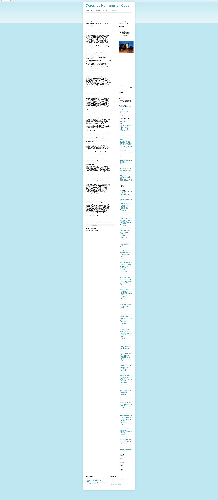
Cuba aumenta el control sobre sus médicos (117, 483)
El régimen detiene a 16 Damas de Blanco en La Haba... (125, 237)
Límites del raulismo (123, 308)
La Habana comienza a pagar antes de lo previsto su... (125, 378)
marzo (121, 459)
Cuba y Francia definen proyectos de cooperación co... (126, 428)
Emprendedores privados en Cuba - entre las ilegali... (125, 267)
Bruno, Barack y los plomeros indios (125, 243)
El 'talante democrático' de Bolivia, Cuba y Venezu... (125, 241)
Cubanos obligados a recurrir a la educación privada (125, 214)
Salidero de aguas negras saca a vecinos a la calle (125, 440)
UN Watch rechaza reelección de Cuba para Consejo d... (125, 271)
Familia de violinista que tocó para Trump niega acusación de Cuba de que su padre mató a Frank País (97, 483)
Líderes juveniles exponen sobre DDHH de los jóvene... (125, 443)
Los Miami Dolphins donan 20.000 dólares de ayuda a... (125, 305)
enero (121, 462)
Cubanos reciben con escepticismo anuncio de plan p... (125, 418)
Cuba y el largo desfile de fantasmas (126, 254)
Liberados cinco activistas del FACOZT (126, 441)
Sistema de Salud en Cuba (124, 111)
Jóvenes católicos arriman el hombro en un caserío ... (126, 411)
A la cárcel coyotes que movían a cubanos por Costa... (125, 269)
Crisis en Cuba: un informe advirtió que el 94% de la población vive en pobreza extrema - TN (126, 177)
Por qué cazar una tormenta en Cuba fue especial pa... (126, 338)
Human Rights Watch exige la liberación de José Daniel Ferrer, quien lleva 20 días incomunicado (126, 136)
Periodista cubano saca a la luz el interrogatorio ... (125, 347)
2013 (120, 466)
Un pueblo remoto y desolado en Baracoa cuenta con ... (125, 368)
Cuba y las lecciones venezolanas (125, 390)
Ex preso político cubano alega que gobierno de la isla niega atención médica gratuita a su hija (120, 479)
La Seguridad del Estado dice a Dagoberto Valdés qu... (125, 386)
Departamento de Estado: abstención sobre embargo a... (126, 415)
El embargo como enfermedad (125, 246)
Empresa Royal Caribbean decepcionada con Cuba (124, 194)
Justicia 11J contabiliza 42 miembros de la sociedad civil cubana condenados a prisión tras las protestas (126, 144)
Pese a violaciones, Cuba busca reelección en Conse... (125, 329)
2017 (120, 185)
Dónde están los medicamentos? (116, 484)
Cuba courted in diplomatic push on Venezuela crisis (95, 480)
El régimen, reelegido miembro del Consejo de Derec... (125, 296)
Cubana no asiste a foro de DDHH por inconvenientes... (126, 223)
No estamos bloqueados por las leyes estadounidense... (126, 321)
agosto (121, 453)
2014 (120, 465)
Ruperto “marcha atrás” (124, 430)
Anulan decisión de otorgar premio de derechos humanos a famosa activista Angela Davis (125, 157)
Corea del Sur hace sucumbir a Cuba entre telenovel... (126, 192)
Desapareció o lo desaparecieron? (125, 200)
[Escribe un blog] (93, 225)
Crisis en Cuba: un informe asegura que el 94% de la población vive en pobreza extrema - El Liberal (126, 180)
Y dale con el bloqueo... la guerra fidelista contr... (125, 260)
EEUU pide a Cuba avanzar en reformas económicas (125, 392)
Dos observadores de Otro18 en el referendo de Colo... (125, 447)
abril (121, 458)
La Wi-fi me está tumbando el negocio (126, 199)
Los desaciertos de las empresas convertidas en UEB (125, 277)
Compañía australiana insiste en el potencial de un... (125, 317)
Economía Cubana (123, 105)
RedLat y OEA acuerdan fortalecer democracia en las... (125, 394)
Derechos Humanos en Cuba (107, 5)
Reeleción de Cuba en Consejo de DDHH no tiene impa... (125, 273)
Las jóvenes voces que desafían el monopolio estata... (125, 426)
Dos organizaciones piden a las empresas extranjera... (125, 384)
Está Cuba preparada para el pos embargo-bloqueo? (125, 396)
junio (121, 455)
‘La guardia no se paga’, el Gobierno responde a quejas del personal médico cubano (126, 125)
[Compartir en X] (94, 225)
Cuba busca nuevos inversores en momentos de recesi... (125, 216)
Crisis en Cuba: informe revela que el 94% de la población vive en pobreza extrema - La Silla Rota (125, 171)
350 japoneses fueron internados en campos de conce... (126, 221)
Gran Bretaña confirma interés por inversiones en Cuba (125, 282)
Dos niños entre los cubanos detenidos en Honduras (124, 356)
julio (121, 454)
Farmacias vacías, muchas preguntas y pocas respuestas (126, 300)
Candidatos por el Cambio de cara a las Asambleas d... (126, 292)
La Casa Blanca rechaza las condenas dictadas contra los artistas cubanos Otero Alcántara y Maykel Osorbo (125, 141)
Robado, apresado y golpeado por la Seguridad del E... (126, 210)
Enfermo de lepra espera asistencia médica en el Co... (125, 340)
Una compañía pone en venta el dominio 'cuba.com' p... (125, 290)
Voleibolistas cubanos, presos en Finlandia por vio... (125, 323)
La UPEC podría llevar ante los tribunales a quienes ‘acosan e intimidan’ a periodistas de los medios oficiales (126, 129)
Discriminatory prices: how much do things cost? (94, 479)
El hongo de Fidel (123, 349)
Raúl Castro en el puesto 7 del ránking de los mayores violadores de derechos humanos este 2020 (126, 121)
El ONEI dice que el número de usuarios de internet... (125, 382)
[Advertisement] (106, 16)
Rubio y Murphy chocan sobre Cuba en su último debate (125, 422)
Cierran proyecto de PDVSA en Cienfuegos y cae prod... (125, 196)
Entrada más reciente (89, 273)
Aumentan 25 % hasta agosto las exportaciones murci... (125, 227)
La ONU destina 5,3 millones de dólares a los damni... (125, 256)
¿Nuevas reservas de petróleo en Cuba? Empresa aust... (125, 332)
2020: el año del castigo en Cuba (125, 127)
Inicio (101, 273)
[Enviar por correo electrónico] (92, 225)
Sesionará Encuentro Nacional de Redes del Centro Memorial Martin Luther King (126, 152)
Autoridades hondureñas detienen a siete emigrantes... (125, 314)
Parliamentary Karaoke (90, 481)
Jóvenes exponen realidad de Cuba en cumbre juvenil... (125, 334)
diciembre (122, 187)
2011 (120, 469)
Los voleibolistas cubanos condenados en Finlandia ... (125, 373)
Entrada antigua (112, 273)
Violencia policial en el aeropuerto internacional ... (125, 434)
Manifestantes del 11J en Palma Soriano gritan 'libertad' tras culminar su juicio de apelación (126, 139)
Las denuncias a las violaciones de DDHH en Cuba (125, 275)
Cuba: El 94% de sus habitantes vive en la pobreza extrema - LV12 (126, 169)
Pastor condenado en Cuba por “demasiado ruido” (125, 310)
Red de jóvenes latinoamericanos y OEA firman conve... (125, 413)
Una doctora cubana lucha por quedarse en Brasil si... (125, 208)
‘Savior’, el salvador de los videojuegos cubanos (124, 436)
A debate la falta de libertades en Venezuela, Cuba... (125, 233)
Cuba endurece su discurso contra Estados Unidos (125, 253)
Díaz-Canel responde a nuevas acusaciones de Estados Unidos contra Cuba (126, 163)
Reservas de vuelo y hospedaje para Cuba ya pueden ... (126, 225)
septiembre (122, 451)
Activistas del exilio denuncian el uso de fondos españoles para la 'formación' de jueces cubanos (126, 147)
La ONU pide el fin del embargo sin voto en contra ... (125, 449)
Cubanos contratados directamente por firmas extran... (125, 342)
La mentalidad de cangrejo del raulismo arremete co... (125, 351)
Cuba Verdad (122, 98)
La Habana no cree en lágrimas (125, 371)
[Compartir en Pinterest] (96, 225)
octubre (121, 190)
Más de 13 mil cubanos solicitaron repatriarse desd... (125, 400)
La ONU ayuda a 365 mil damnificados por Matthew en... (126, 250)
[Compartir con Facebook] (95, 225)
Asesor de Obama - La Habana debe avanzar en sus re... (126, 380)
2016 (120, 186)
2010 (120, 470)
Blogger (114, 487)
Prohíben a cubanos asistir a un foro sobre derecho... (125, 445)
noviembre (122, 189)
